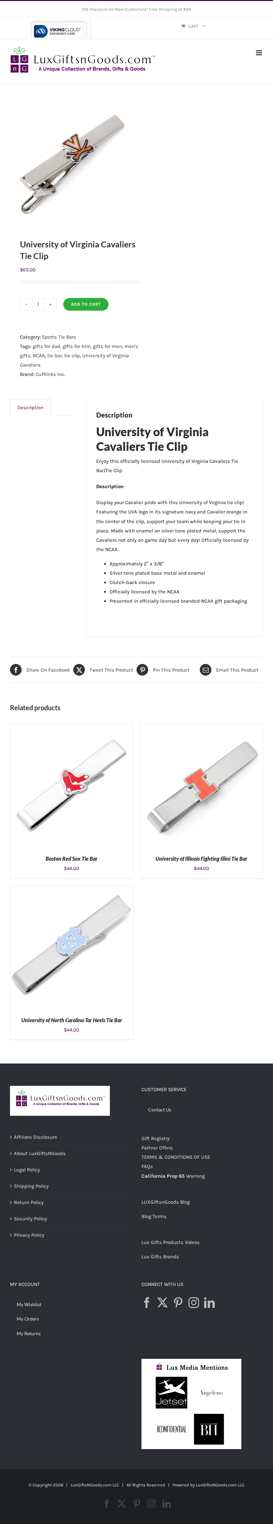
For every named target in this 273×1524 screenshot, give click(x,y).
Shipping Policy (31, 1186)
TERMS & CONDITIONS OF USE (175, 1157)
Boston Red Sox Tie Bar (72, 858)
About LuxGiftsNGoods (40, 1153)
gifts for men (107, 346)
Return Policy (29, 1202)
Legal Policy (27, 1170)
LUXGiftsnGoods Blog (165, 1202)
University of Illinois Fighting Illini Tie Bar (201, 858)
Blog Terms (153, 1216)
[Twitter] (162, 1302)
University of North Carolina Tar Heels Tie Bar (71, 1020)
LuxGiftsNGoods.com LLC (220, 1484)
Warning (195, 1176)
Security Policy (30, 1219)
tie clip (72, 356)
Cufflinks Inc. (50, 374)
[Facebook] (146, 1302)
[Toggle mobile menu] (259, 52)
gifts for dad (46, 346)
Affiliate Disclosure (35, 1137)
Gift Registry (155, 1138)
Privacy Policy (29, 1235)
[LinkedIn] (209, 1302)
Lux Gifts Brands (160, 1257)
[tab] (30, 407)
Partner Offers (157, 1148)
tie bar (54, 356)
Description (30, 408)
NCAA (39, 356)
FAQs (147, 1166)
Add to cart (86, 304)
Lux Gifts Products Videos (170, 1242)
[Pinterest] (178, 1302)
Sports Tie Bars (59, 337)
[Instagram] (193, 1302)
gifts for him (77, 346)
